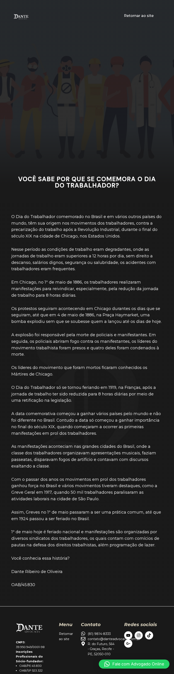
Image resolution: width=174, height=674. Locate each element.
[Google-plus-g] (128, 643)
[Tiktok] (149, 635)
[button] (134, 664)
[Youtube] (128, 635)
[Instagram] (139, 635)
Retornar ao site (139, 16)
